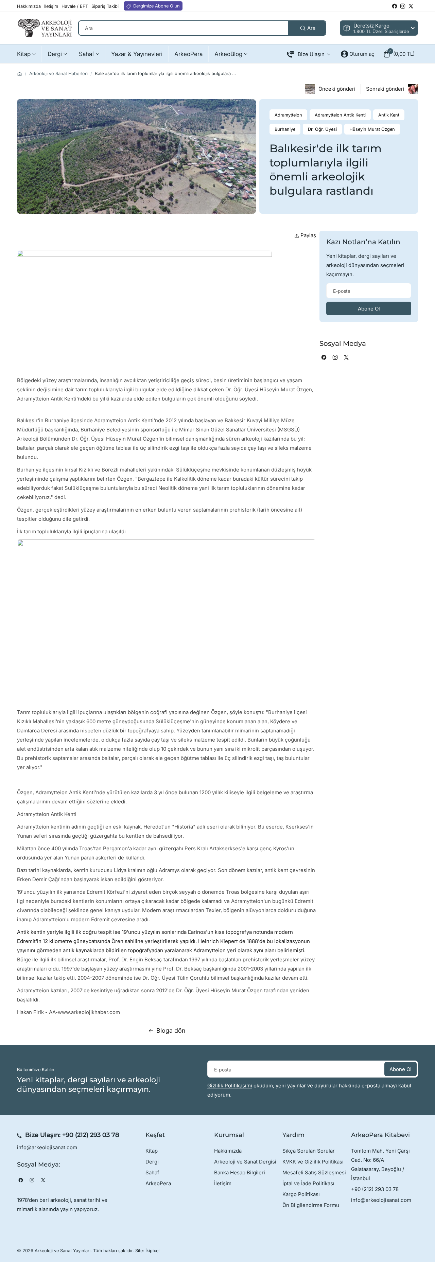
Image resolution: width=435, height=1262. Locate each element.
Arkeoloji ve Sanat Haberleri (58, 73)
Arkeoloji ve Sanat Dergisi (245, 1161)
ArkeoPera (158, 1183)
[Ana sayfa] (19, 73)
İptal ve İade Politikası (308, 1183)
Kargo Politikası (301, 1194)
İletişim (222, 1183)
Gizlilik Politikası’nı (229, 1085)
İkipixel (152, 1250)
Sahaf (152, 1172)
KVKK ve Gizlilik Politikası (313, 1161)
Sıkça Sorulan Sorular (308, 1151)
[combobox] (202, 28)
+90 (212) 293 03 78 (90, 1135)
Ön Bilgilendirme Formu (310, 1205)
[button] (399, 54)
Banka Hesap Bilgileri (239, 1172)
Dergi (152, 1161)
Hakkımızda (228, 1151)
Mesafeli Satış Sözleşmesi (314, 1172)
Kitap (151, 1151)
